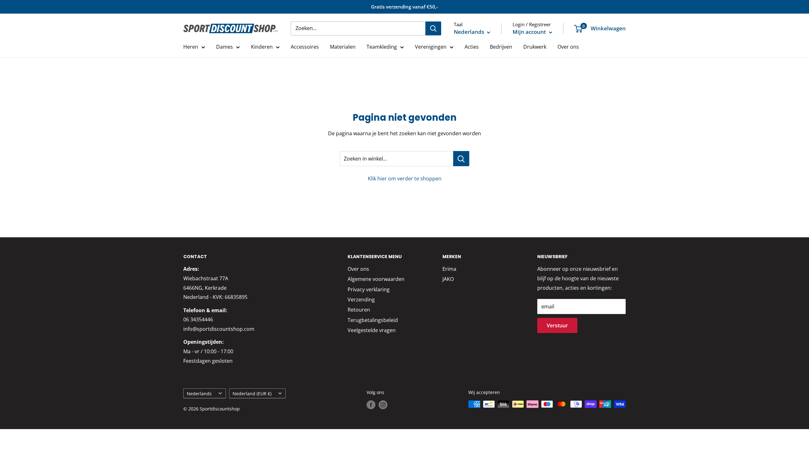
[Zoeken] (433, 28)
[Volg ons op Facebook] (371, 404)
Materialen (343, 46)
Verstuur (557, 325)
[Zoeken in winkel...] (461, 158)
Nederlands (199, 394)
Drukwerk (534, 46)
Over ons (568, 46)
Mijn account (530, 31)
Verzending (361, 299)
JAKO (448, 279)
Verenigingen (431, 46)
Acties (472, 46)
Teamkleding (382, 46)
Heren (190, 46)
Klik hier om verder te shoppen (404, 178)
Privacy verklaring (369, 289)
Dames (224, 46)
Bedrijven (501, 46)
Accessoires (305, 46)
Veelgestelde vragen (372, 330)
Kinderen (262, 46)
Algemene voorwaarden (376, 279)
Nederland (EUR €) (252, 394)
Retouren (359, 309)
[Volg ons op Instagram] (383, 404)
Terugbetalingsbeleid (373, 320)
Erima (449, 268)
